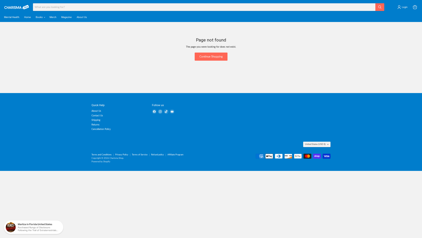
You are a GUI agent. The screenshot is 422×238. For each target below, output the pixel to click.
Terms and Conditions (101, 155)
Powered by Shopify (100, 162)
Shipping (95, 120)
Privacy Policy (121, 155)
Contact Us (97, 116)
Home (27, 17)
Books (39, 17)
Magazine (66, 17)
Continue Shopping (211, 56)
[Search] (379, 7)
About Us (82, 17)
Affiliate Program (175, 155)
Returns (95, 125)
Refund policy (157, 155)
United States (315, 144)
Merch (53, 17)
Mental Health (11, 17)
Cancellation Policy (101, 129)
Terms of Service (140, 155)
